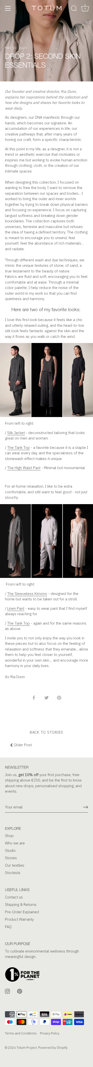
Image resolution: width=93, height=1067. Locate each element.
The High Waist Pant (23, 467)
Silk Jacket (16, 432)
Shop (9, 835)
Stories (11, 858)
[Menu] (7, 8)
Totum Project (27, 1048)
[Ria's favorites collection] (46, 345)
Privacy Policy (49, 1033)
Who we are (15, 843)
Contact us (14, 897)
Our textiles (14, 865)
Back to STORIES (46, 732)
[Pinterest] (19, 991)
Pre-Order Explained (22, 912)
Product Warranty (19, 919)
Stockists (12, 872)
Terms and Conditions (21, 1033)
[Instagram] (7, 991)
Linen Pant (15, 608)
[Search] (73, 9)
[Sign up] (85, 807)
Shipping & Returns (20, 904)
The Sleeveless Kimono (27, 593)
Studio (10, 850)
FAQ (8, 926)
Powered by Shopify (52, 1048)
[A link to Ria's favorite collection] (46, 506)
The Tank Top (18, 447)
